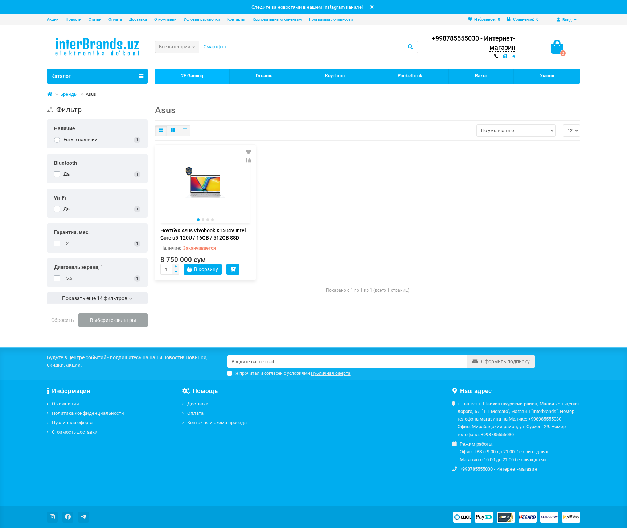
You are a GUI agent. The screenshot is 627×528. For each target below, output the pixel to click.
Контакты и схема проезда (217, 422)
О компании (165, 19)
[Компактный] (184, 130)
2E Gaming (192, 75)
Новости (73, 19)
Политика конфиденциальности (88, 413)
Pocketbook (410, 75)
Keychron (335, 75)
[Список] (173, 130)
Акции (52, 19)
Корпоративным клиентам (277, 19)
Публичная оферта (72, 422)
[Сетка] (161, 130)
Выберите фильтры (113, 320)
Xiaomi (547, 75)
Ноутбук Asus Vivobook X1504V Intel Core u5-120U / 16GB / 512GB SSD (203, 234)
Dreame (264, 75)
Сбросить (62, 320)
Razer (481, 75)
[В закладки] (248, 152)
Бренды (69, 94)
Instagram (334, 7)
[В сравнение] (248, 160)
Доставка (138, 19)
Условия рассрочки (202, 19)
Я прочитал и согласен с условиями (293, 373)
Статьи (95, 19)
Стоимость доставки (75, 432)
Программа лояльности (331, 19)
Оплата (115, 19)
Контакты (236, 19)
